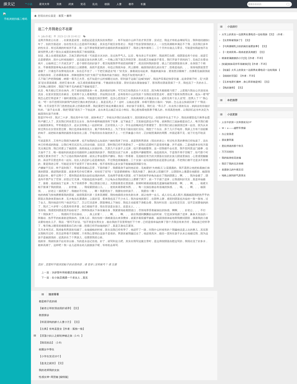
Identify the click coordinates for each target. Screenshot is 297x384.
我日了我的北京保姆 (232, 163)
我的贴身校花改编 (231, 157)
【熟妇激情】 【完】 (233, 87)
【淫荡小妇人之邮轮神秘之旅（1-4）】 (61, 335)
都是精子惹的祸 (48, 301)
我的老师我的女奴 (49, 370)
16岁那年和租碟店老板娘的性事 (70, 272)
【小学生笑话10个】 (50, 356)
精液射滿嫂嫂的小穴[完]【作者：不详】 (243, 58)
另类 (59, 4)
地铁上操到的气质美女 (234, 175)
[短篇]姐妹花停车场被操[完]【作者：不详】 (245, 64)
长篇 (143, 4)
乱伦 (95, 4)
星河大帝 (44, 4)
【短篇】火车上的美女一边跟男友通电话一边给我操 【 (251, 70)
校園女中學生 (46, 349)
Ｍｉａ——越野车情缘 (234, 128)
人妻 (119, 4)
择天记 (9, 4)
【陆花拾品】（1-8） (51, 342)
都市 (131, 4)
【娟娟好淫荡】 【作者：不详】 (239, 75)
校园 (107, 4)
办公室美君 (228, 134)
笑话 (83, 4)
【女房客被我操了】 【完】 (236, 40)
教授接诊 (44, 315)
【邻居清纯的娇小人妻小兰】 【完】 (60, 321)
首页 (61, 15)
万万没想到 (228, 151)
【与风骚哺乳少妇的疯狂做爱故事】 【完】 (245, 46)
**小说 (28, 4)
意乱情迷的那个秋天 (232, 145)
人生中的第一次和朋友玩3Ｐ (237, 122)
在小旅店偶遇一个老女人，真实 (70, 277)
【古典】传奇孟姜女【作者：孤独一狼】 (62, 328)
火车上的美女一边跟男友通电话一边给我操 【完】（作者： (253, 34)
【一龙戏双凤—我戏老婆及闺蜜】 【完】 (244, 52)
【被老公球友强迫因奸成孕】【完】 (59, 308)
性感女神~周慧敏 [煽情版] (53, 376)
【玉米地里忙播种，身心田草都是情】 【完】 (246, 81)
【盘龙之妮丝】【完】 (52, 363)
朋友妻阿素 (228, 139)
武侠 (71, 4)
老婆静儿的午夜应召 (232, 169)
